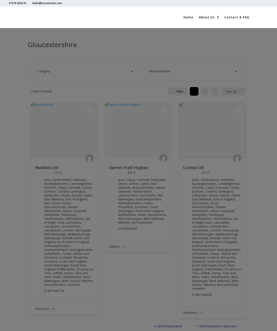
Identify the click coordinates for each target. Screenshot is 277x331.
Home (188, 17)
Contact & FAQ (236, 17)
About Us (206, 17)
